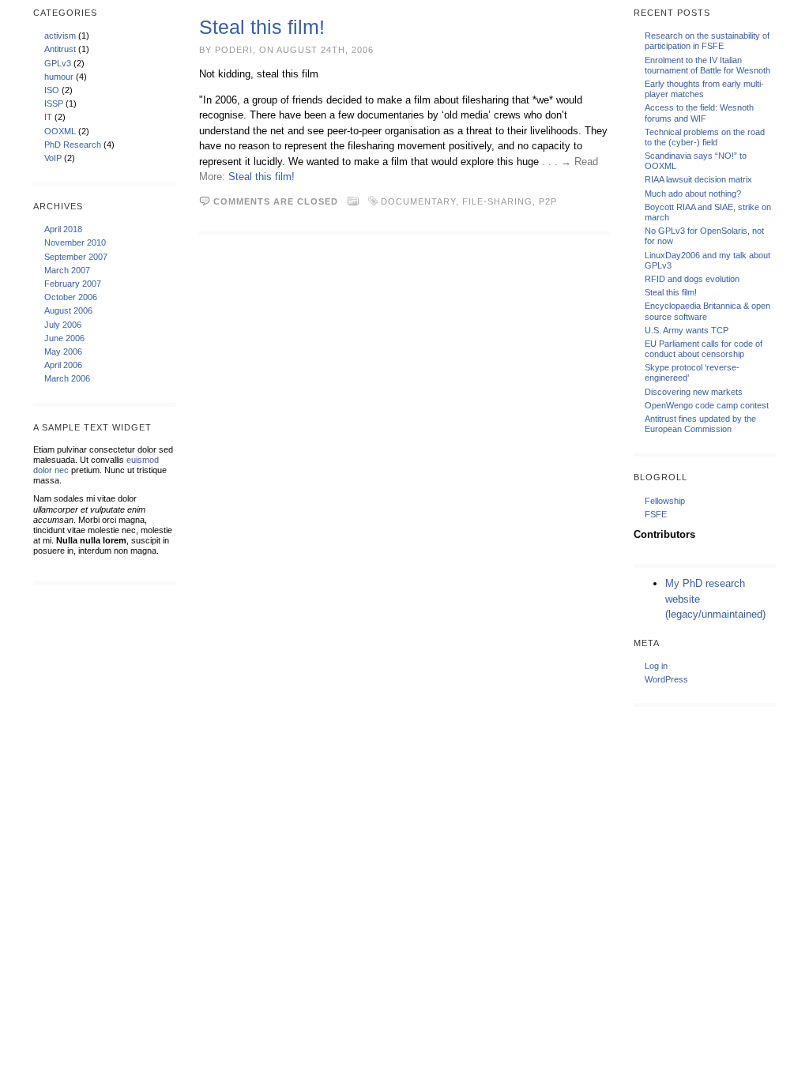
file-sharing (497, 201)
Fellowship (665, 501)
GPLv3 (57, 63)
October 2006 (70, 297)
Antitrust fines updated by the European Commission (700, 424)
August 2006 (68, 310)
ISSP (53, 103)
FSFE (656, 514)
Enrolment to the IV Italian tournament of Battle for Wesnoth (707, 65)
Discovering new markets (694, 392)
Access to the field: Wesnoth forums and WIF (699, 112)
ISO (51, 90)
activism (60, 35)
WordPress (666, 679)
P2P (548, 201)
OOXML (60, 131)
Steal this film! (262, 27)
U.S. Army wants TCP (686, 330)
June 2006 (64, 338)
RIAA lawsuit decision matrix (698, 179)
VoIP (53, 158)
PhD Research (72, 144)
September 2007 (75, 256)
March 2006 (67, 378)
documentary (418, 201)
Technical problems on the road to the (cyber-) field (705, 137)
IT (48, 117)
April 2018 (63, 229)
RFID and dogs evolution (692, 279)
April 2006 (63, 365)
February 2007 (72, 283)
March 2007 (67, 270)
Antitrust (60, 49)
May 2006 (63, 351)
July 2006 (62, 324)
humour (58, 76)
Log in (656, 666)
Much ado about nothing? (693, 193)
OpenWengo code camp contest (707, 405)
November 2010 (75, 242)
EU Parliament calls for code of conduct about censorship (703, 349)
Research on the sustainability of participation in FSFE (707, 41)
